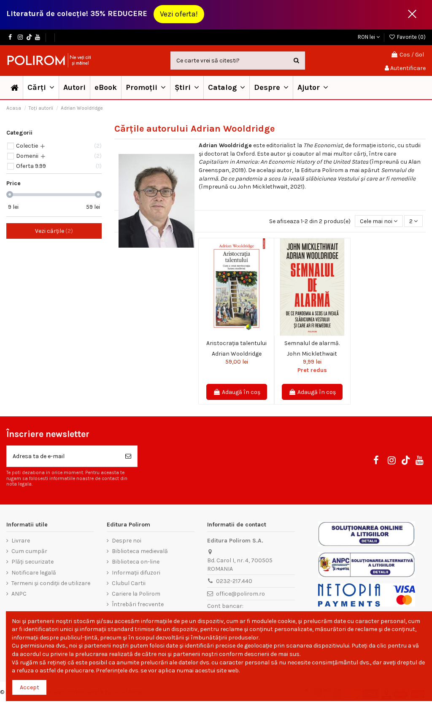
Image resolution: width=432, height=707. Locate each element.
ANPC (19, 593)
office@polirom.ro (240, 593)
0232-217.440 (234, 581)
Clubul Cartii (129, 583)
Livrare (20, 540)
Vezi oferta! (179, 14)
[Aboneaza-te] (128, 456)
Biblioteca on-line (135, 561)
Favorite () (411, 37)
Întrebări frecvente (138, 604)
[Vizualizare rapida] (242, 333)
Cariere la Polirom (136, 593)
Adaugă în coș (241, 392)
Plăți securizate (32, 561)
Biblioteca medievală (140, 551)
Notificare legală (33, 572)
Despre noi (126, 540)
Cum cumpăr (29, 551)
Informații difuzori (136, 572)
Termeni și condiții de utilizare (50, 583)
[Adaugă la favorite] (230, 333)
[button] (145, 87)
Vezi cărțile (53, 231)
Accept (29, 687)
